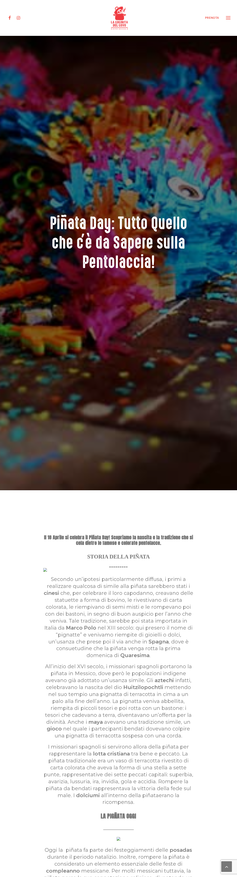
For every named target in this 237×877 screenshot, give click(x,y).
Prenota (212, 17)
